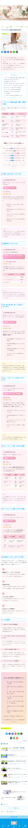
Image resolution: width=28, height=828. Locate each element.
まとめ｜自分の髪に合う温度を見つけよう (14, 95)
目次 (12, 75)
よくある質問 (7, 93)
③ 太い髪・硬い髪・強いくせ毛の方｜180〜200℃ (14, 83)
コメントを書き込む (14, 808)
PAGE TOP (14, 817)
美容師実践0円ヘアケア (6, 728)
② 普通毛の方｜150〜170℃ (10, 81)
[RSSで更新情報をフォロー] (17, 738)
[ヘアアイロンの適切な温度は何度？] (8, 52)
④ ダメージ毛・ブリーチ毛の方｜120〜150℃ (13, 85)
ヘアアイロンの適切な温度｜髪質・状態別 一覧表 (14, 77)
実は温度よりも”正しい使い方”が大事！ (12, 91)
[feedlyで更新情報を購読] (14, 738)
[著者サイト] (11, 738)
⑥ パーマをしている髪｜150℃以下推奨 (12, 89)
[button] (25, 391)
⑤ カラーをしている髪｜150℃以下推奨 (12, 87)
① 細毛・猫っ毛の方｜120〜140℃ (11, 79)
